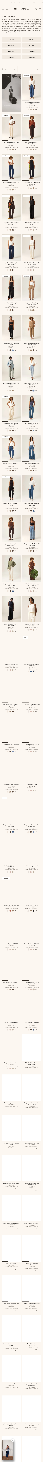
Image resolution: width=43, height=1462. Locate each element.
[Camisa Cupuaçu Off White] (11, 928)
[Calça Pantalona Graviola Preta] (31, 207)
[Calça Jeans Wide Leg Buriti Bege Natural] (11, 408)
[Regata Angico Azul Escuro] (31, 1208)
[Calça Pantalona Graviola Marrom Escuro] (31, 568)
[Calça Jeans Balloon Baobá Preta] (11, 1128)
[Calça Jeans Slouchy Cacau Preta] (11, 488)
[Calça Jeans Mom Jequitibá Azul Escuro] (11, 729)
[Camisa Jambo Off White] (31, 1128)
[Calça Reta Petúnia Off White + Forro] (11, 1408)
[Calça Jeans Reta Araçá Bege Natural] (11, 127)
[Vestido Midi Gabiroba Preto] (11, 890)
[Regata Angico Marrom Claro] (11, 1168)
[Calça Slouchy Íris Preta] (11, 649)
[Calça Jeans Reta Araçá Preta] (31, 167)
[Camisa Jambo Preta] (11, 1368)
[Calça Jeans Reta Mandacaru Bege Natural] (11, 568)
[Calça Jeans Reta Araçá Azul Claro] (11, 368)
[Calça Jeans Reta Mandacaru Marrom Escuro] (11, 1208)
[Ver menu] (3, 9)
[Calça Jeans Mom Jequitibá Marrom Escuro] (31, 1087)
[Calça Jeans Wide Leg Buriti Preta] (11, 288)
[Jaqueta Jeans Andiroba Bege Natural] (31, 1288)
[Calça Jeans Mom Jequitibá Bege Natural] (31, 809)
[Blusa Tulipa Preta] (31, 1328)
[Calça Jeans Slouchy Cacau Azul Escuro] (11, 967)
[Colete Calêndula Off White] (31, 928)
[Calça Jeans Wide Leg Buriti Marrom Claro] (11, 769)
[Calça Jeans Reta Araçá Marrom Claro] (31, 288)
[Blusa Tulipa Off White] (31, 890)
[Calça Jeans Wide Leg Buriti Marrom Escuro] (11, 207)
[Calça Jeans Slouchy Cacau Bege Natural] (11, 689)
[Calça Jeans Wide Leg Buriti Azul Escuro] (11, 247)
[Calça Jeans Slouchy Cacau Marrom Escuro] (11, 528)
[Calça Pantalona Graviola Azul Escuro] (11, 609)
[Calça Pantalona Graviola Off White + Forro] (31, 247)
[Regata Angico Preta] (31, 769)
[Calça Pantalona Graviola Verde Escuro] (31, 1047)
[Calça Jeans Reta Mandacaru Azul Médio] (31, 488)
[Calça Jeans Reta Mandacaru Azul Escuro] (11, 809)
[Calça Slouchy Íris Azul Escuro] (31, 849)
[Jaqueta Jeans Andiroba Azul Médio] (11, 1328)
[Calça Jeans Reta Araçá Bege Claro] (11, 1288)
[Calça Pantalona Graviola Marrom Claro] (11, 849)
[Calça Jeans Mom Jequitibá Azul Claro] (31, 368)
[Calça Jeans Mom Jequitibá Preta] (11, 328)
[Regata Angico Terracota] (11, 1087)
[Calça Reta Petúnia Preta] (11, 1047)
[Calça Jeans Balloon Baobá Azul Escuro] (31, 649)
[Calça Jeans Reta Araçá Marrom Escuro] (31, 127)
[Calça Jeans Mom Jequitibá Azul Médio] (31, 408)
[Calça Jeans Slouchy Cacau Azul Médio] (11, 448)
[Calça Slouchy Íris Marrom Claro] (11, 1007)
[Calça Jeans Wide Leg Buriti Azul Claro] (31, 528)
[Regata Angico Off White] (31, 609)
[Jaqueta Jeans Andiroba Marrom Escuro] (31, 1168)
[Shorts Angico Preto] (11, 1248)
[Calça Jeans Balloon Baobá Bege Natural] (31, 1368)
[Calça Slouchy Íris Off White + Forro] (31, 689)
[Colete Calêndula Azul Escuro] (31, 1408)
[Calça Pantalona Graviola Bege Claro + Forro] (31, 967)
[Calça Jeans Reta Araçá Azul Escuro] (11, 167)
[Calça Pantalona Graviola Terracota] (31, 729)
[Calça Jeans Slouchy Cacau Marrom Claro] (31, 328)
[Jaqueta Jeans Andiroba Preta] (31, 1007)
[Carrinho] (40, 9)
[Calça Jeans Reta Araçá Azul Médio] (31, 87)
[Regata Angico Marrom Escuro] (31, 1248)
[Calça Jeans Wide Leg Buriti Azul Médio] (31, 448)
